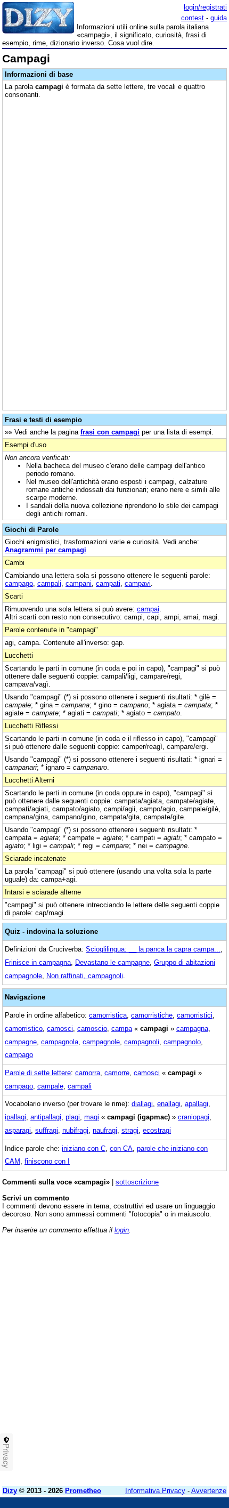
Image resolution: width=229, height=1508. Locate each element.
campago (19, 583)
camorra (87, 1073)
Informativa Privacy (155, 1491)
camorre (116, 1073)
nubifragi (75, 1130)
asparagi (18, 1130)
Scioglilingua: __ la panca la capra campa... (153, 949)
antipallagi (45, 1117)
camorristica (108, 1015)
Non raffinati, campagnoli (84, 976)
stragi (129, 1130)
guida (218, 18)
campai (148, 609)
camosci (60, 1029)
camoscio (92, 1029)
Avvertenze (208, 1491)
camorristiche (152, 1015)
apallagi (196, 1104)
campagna (192, 1029)
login (121, 1230)
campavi (138, 583)
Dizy (10, 1491)
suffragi (46, 1130)
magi (91, 1117)
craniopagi (193, 1117)
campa (121, 1029)
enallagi (169, 1104)
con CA (121, 1148)
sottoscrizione (137, 1182)
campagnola (59, 1042)
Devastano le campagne (112, 962)
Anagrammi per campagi (45, 550)
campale (50, 1086)
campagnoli (141, 1042)
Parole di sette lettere (38, 1073)
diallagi (142, 1104)
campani (79, 583)
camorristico (24, 1029)
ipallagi (15, 1117)
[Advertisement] (114, 1363)
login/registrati (205, 7)
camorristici (194, 1015)
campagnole (101, 1042)
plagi (73, 1117)
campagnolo (182, 1042)
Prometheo (83, 1491)
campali (49, 583)
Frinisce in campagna (38, 962)
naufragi (105, 1130)
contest (192, 18)
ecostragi (157, 1130)
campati (108, 583)
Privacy (6, 1456)
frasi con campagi (110, 432)
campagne (21, 1042)
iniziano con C (83, 1148)
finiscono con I (47, 1161)
